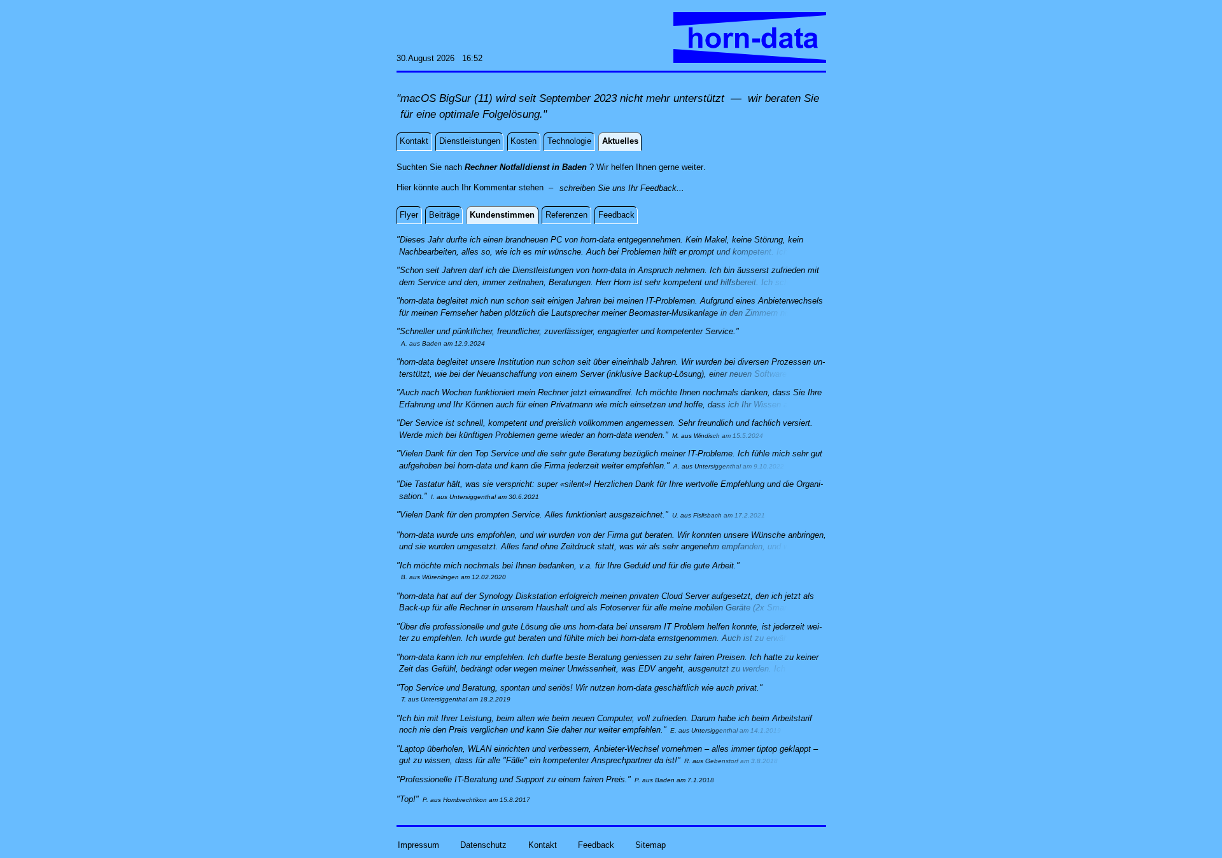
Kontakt (542, 844)
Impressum (418, 844)
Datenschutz (483, 844)
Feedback (596, 844)
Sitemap (650, 844)
